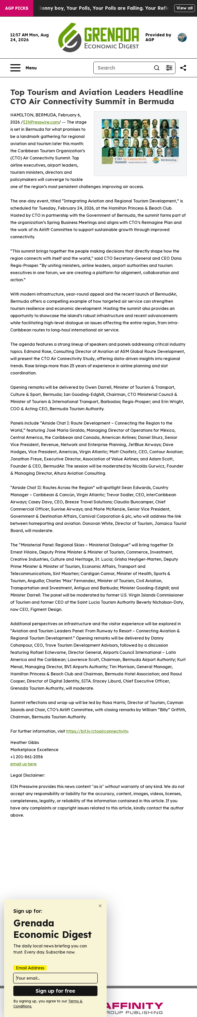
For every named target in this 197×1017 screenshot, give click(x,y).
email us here (23, 763)
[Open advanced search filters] (169, 68)
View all (184, 7)
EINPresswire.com (41, 122)
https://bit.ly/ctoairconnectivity (97, 731)
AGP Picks (16, 8)
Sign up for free (55, 991)
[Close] (100, 905)
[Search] (157, 68)
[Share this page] (183, 68)
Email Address (30, 967)
